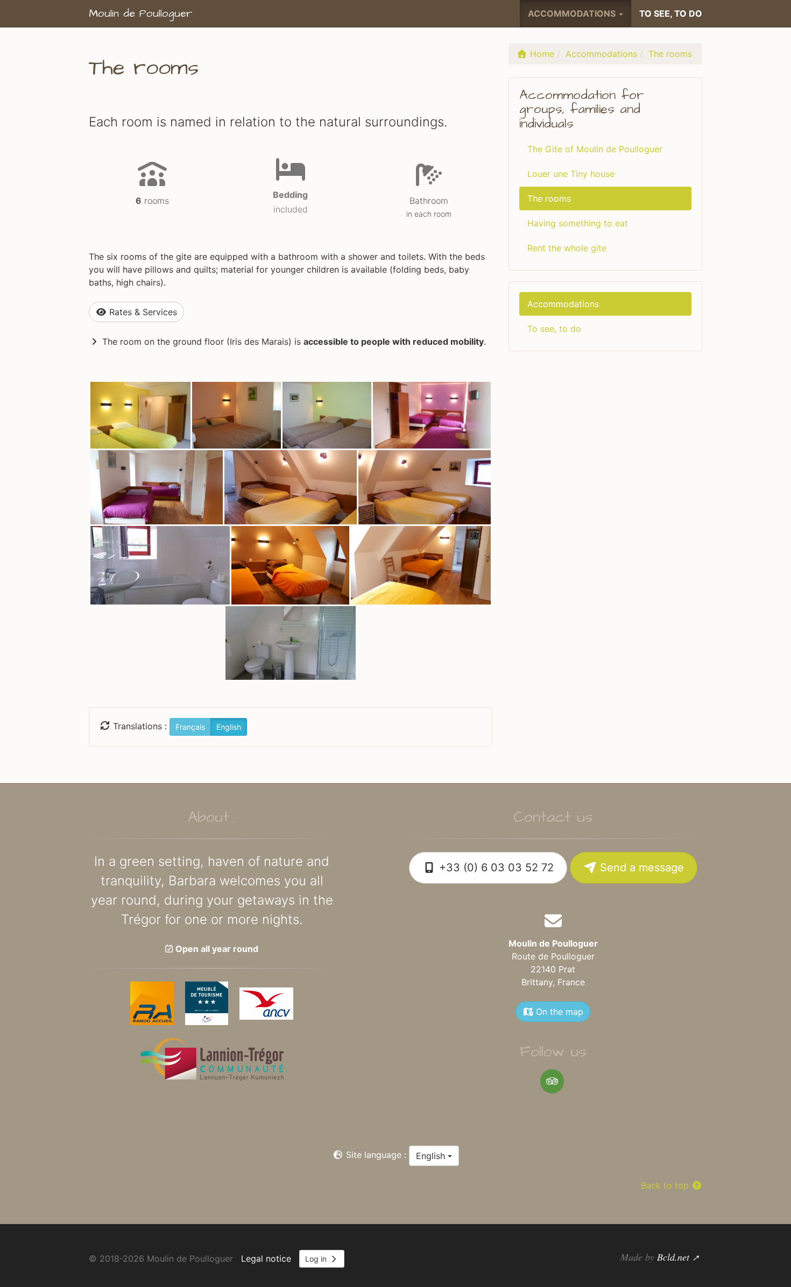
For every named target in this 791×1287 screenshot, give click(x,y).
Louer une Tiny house (571, 173)
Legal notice (266, 1258)
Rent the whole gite (566, 248)
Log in (317, 1258)
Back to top (666, 1185)
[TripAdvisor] (552, 1081)
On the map (558, 1011)
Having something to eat (577, 223)
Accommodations (563, 303)
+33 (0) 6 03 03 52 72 (495, 867)
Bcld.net (673, 1256)
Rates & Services (142, 312)
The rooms (549, 198)
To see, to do (670, 13)
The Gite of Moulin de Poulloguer (594, 149)
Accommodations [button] (573, 13)
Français (190, 726)
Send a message (640, 867)
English (432, 1155)
